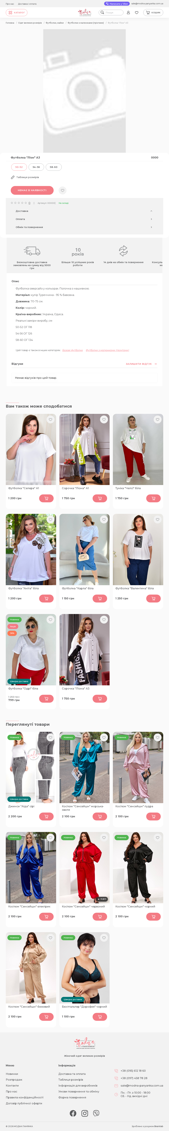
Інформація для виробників (77, 1085)
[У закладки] (63, 190)
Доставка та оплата (72, 1073)
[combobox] (113, 12)
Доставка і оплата (27, 4)
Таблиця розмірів (70, 1079)
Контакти (12, 1085)
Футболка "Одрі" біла (23, 688)
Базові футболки (72, 350)
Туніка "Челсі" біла (128, 488)
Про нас (10, 4)
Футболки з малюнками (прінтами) (107, 350)
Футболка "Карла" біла (78, 588)
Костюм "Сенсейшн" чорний (135, 906)
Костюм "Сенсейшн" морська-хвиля (83, 808)
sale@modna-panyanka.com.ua (147, 3)
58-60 (54, 167)
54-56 (36, 167)
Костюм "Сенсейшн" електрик (29, 906)
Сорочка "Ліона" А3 (75, 688)
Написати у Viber (118, 3)
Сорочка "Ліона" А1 (75, 488)
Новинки (12, 1073)
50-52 (19, 167)
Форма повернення (72, 1097)
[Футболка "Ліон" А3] (84, 151)
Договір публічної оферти (24, 1103)
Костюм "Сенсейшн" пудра (134, 806)
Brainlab (158, 1126)
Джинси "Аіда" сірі (21, 806)
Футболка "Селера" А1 (23, 488)
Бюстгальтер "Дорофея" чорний (84, 1006)
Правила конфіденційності (24, 1097)
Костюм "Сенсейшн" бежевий (29, 1006)
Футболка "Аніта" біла (23, 588)
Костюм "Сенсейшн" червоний (83, 906)
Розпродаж (14, 1079)
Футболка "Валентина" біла (134, 588)
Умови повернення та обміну (78, 1091)
